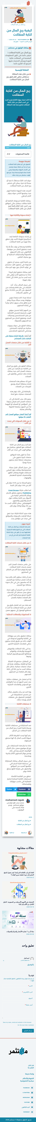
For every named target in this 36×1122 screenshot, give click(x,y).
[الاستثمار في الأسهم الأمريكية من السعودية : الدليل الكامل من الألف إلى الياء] (18, 890)
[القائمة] (4, 3)
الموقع (30, 998)
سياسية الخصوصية (27, 1081)
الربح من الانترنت (28, 41)
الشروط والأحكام (28, 1078)
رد (3, 960)
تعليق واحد (15, 41)
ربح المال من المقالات (24, 824)
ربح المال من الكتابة (24, 820)
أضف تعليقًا (28, 1005)
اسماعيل (26, 958)
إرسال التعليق (28, 1031)
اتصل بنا (31, 1068)
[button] (9, 154)
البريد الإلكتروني (27, 992)
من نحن (31, 1065)
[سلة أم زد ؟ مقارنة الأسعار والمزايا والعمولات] (18, 920)
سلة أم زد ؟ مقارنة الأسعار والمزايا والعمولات (20, 931)
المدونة (22, 41)
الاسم (30, 986)
